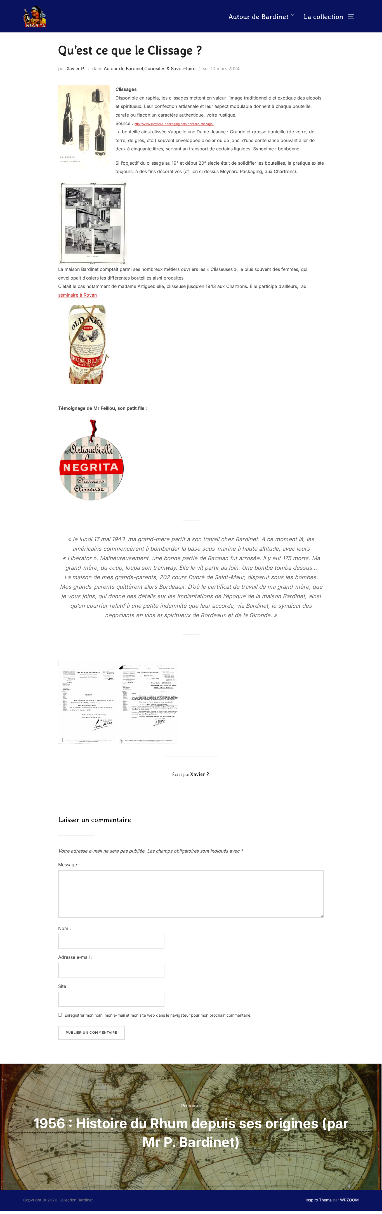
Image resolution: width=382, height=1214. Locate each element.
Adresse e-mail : (75, 957)
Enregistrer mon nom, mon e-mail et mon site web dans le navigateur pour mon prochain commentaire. (158, 1015)
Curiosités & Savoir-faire (169, 68)
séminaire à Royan (77, 295)
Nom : (64, 928)
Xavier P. (76, 68)
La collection (323, 16)
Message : (69, 864)
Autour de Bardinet (258, 16)
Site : (63, 986)
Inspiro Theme (319, 1200)
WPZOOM (349, 1200)
